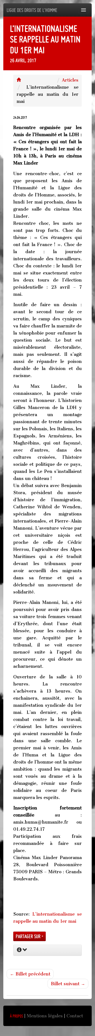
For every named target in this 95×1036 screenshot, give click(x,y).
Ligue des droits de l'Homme (32, 10)
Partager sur (29, 936)
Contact (74, 1015)
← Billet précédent (30, 974)
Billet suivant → (68, 983)
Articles (70, 80)
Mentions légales (45, 1015)
